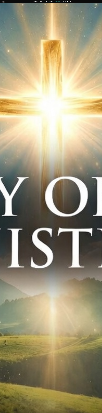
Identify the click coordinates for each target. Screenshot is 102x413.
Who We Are (35, 1)
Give (71, 1)
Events (46, 1)
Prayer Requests (65, 1)
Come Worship (57, 1)
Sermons (41, 1)
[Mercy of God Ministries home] (3, 2)
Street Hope (51, 1)
